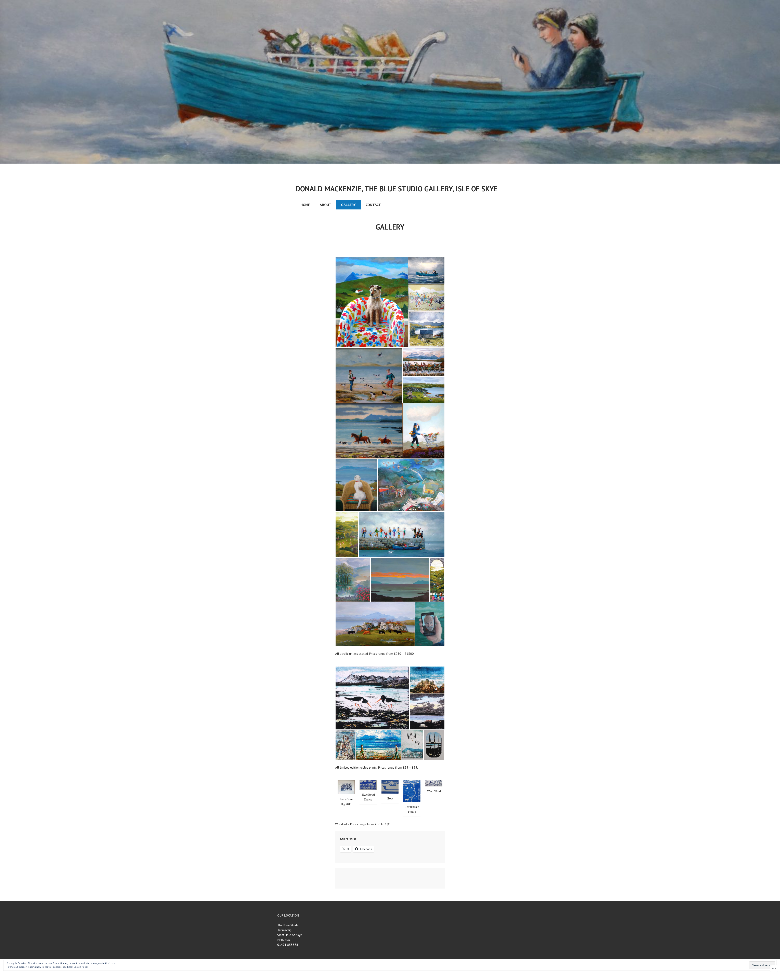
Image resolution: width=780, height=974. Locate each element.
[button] (371, 302)
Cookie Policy (81, 966)
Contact (373, 204)
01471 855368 (287, 945)
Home (305, 204)
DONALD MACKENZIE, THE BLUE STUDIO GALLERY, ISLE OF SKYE (397, 188)
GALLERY (348, 204)
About (325, 204)
